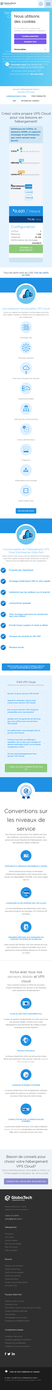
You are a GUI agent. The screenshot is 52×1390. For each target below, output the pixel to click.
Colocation (9, 1234)
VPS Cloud (9, 1237)
